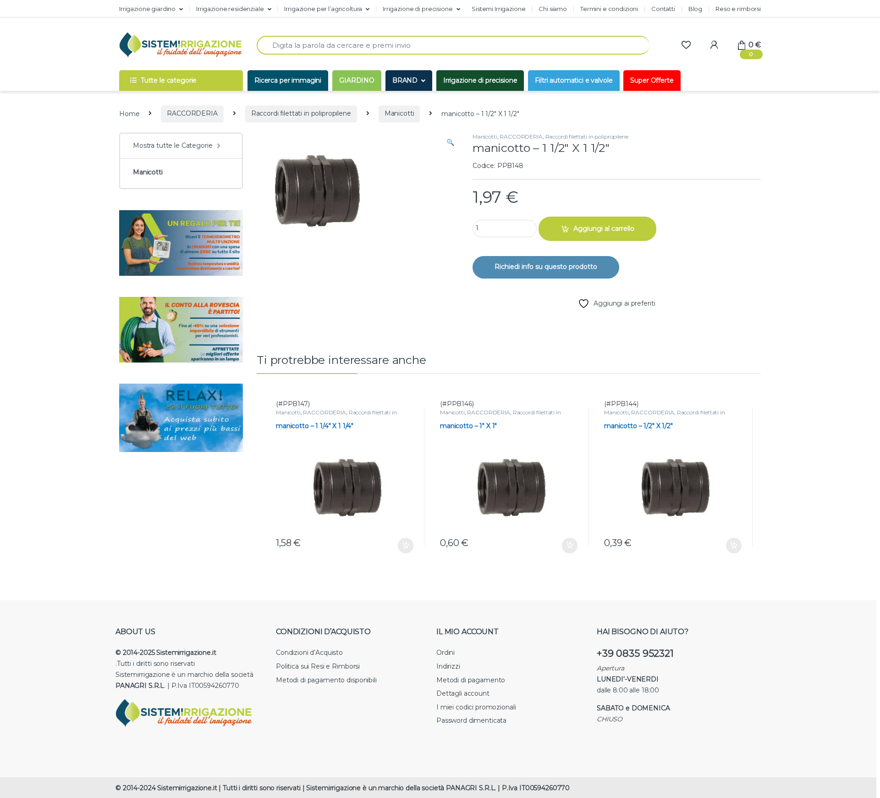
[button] (450, 142)
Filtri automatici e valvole (573, 80)
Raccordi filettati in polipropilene (301, 113)
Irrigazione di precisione (418, 8)
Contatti (663, 8)
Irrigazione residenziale (230, 8)
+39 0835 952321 (635, 653)
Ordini (445, 652)
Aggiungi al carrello (603, 228)
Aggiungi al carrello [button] (399, 545)
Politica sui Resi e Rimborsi (318, 666)
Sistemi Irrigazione (498, 8)
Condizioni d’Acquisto (309, 652)
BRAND (405, 80)
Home (129, 113)
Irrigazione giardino (147, 8)
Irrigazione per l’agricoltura (323, 8)
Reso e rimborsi (738, 8)
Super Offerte (651, 80)
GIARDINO (356, 80)
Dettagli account (463, 693)
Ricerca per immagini (287, 80)
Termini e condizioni (609, 8)
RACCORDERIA (192, 113)
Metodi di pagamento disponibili (326, 680)
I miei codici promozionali (476, 707)
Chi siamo (553, 8)
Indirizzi (448, 666)
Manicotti (399, 113)
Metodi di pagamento (470, 680)
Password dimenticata (471, 720)
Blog (695, 8)
